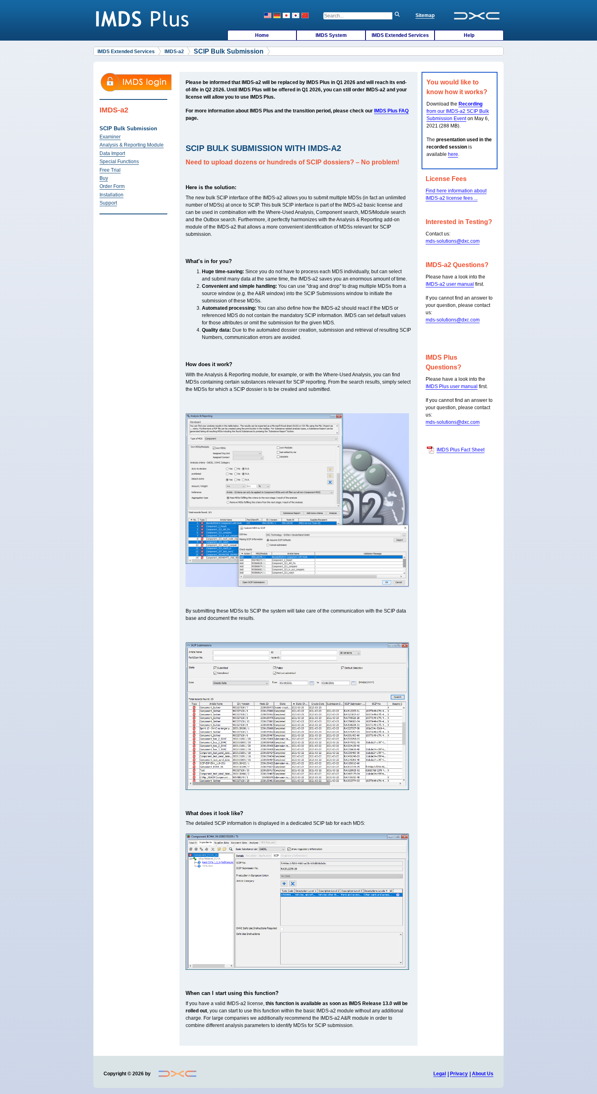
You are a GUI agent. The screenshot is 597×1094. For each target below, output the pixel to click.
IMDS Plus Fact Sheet (461, 450)
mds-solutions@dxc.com (453, 241)
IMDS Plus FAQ (391, 111)
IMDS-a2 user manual (450, 284)
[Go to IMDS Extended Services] (144, 18)
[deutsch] (277, 15)
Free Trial (110, 170)
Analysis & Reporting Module (132, 145)
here (453, 154)
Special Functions (119, 161)
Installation (111, 195)
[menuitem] (261, 35)
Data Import (112, 153)
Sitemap (425, 15)
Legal (439, 1074)
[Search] (399, 16)
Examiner (110, 137)
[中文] (305, 15)
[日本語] (286, 15)
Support (108, 203)
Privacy (459, 1074)
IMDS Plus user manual (452, 386)
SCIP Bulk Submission (128, 128)
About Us (482, 1074)
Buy (104, 178)
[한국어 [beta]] (295, 15)
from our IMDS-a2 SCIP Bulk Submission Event (457, 111)
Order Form (112, 186)
